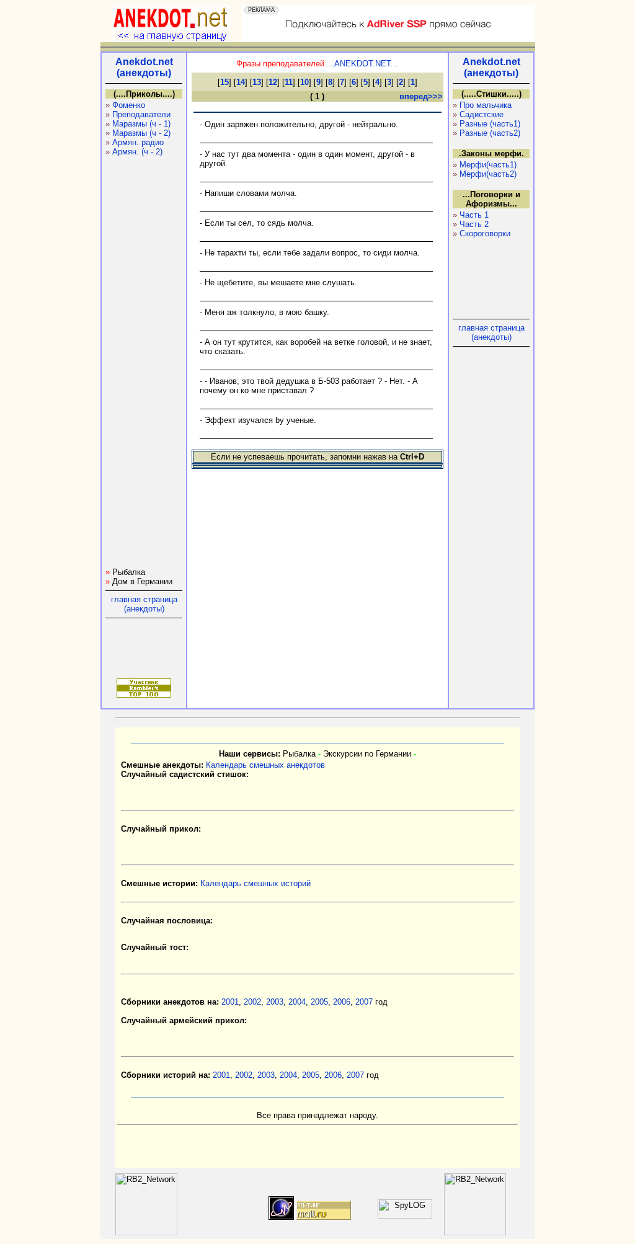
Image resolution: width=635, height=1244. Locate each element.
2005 (319, 1001)
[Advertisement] (142, 381)
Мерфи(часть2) (488, 174)
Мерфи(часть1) (488, 164)
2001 (230, 1001)
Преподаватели (141, 114)
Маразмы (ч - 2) (141, 133)
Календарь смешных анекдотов (265, 765)
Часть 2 (474, 224)
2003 (274, 1001)
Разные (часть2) (490, 133)
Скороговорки (485, 233)
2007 (364, 1001)
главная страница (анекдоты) (144, 604)
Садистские (482, 114)
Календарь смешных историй (255, 883)
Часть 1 (474, 215)
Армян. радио (138, 142)
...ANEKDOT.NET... (362, 63)
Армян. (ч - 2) (137, 151)
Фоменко (128, 105)
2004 (297, 1001)
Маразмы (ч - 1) (141, 123)
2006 (341, 1001)
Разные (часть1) (490, 123)
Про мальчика (486, 105)
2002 (252, 1001)
